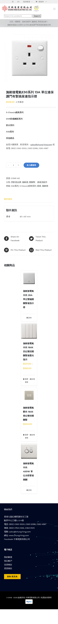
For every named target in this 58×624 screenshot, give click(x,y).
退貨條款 (8, 568)
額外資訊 (8, 199)
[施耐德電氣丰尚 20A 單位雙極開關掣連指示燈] (29, 279)
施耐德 (25, 182)
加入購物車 (31, 165)
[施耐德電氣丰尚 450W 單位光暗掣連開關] (29, 451)
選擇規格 (26, 380)
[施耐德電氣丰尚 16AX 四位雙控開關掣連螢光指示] (29, 331)
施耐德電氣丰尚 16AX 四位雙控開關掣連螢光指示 (28, 351)
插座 (39, 186)
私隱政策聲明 (46, 598)
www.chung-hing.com (19, 535)
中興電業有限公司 (22, 539)
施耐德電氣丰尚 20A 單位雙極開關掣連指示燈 (28, 299)
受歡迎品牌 (16, 182)
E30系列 (15, 186)
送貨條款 (8, 564)
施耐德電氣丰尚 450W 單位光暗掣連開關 (28, 471)
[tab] (29, 199)
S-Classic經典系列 (28, 186)
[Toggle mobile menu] (54, 9)
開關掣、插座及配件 (38, 182)
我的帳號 (8, 557)
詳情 (30, 318)
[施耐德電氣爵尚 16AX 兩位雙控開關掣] (29, 395)
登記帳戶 (8, 561)
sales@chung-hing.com (20, 531)
